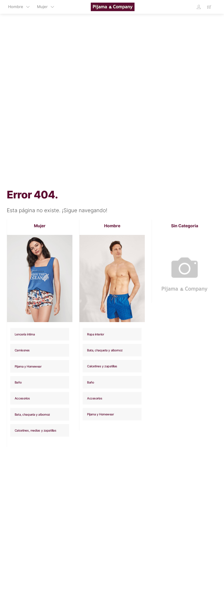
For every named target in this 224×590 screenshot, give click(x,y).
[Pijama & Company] (113, 6)
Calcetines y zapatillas (102, 366)
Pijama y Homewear (28, 366)
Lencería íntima (25, 334)
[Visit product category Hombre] (112, 278)
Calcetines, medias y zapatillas (35, 430)
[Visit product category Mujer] (39, 278)
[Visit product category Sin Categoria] (184, 267)
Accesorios (22, 398)
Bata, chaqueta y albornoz (32, 414)
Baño (18, 382)
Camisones (22, 350)
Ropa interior (95, 334)
